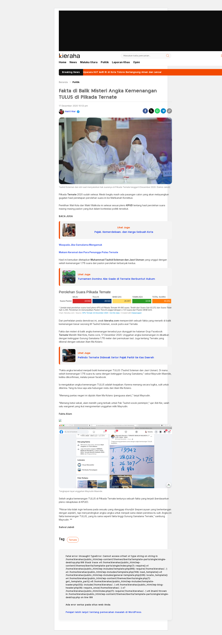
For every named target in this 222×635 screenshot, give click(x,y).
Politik (75, 82)
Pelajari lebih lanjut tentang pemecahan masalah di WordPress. (104, 612)
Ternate (73, 539)
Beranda (63, 82)
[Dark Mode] (215, 56)
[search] (168, 55)
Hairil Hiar (70, 112)
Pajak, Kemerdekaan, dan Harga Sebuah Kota (123, 232)
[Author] (61, 111)
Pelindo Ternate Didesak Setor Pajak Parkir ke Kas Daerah (116, 357)
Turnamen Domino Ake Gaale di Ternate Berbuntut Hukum (116, 279)
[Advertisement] (111, 22)
